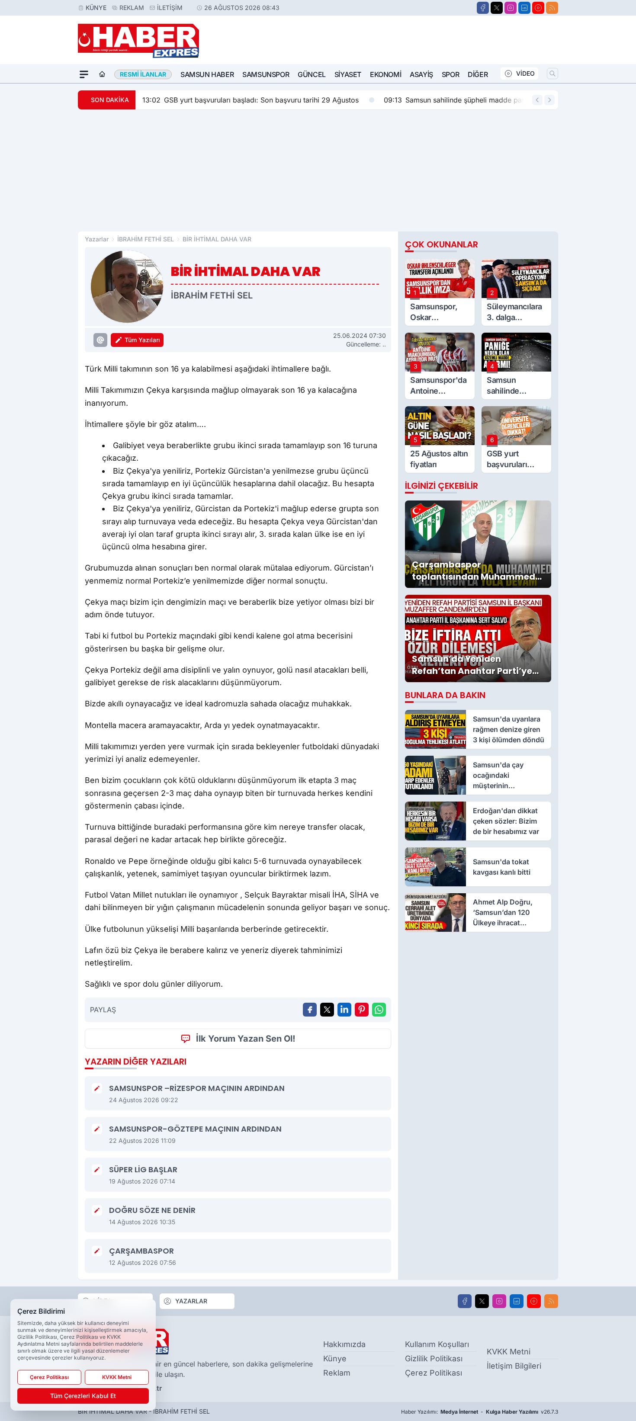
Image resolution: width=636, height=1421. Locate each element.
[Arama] (552, 73)
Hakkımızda (344, 1344)
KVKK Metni (508, 1351)
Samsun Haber (207, 74)
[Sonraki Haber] (549, 100)
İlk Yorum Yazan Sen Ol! (246, 1038)
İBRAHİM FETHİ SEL (145, 239)
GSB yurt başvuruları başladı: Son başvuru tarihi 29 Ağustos (250, 100)
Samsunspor (265, 74)
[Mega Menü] (84, 74)
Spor (450, 74)
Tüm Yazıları (142, 339)
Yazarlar (97, 239)
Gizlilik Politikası (434, 1358)
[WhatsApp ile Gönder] (379, 1010)
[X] (497, 8)
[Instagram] (510, 8)
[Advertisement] (318, 170)
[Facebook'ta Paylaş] (310, 1010)
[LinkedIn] (524, 8)
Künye (96, 7)
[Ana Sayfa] (102, 74)
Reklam (131, 7)
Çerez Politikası (433, 1372)
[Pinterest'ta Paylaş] (362, 1010)
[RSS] (552, 8)
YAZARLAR (191, 1301)
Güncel (312, 74)
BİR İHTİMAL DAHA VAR (217, 239)
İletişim (170, 7)
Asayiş (421, 74)
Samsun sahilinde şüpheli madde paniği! (460, 100)
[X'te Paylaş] (327, 1010)
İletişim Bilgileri (514, 1365)
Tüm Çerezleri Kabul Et (83, 1395)
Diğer (478, 74)
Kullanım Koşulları (437, 1344)
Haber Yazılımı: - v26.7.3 (479, 1411)
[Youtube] (538, 8)
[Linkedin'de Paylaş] (344, 1010)
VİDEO (525, 73)
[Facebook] (483, 8)
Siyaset (347, 74)
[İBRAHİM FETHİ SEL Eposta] (100, 340)
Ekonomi (385, 74)
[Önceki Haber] (537, 100)
